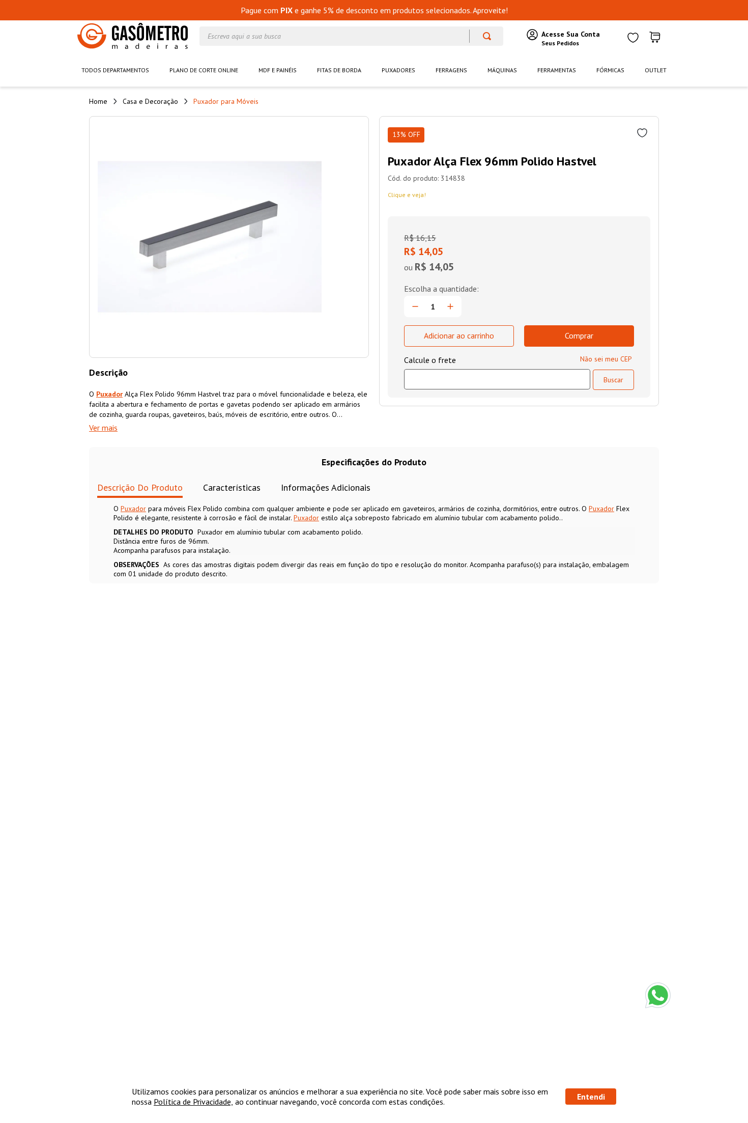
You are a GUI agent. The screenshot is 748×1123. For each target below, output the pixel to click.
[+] (450, 306)
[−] (415, 306)
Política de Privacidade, (193, 1102)
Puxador (133, 508)
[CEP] (497, 372)
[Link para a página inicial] (98, 101)
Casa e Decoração (150, 101)
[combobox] (351, 36)
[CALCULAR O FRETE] (613, 380)
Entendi (591, 1096)
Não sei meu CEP (606, 358)
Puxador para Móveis (225, 101)
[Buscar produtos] (482, 36)
